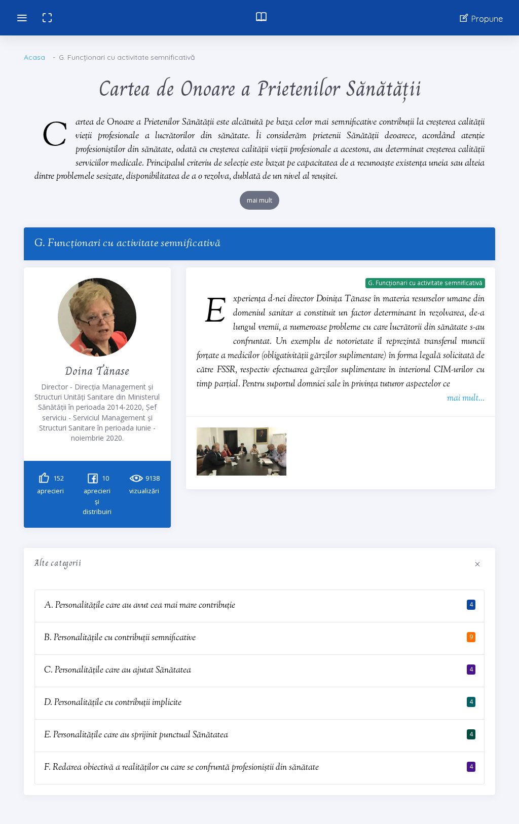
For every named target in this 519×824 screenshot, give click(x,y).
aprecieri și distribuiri (97, 495)
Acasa (34, 57)
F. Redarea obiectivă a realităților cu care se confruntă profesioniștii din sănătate (181, 767)
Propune (486, 19)
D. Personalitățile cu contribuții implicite (112, 702)
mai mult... (466, 398)
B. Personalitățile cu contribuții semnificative (120, 638)
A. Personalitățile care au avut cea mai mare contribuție (139, 605)
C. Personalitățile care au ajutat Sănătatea (117, 670)
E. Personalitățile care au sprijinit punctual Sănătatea (136, 735)
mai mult (259, 200)
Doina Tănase (97, 370)
